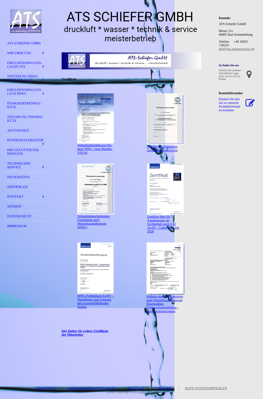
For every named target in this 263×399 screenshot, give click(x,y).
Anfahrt (164, 388)
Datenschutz (19, 216)
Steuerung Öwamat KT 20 (25, 118)
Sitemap (14, 206)
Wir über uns (19, 53)
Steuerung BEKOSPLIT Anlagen (22, 78)
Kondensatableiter (25, 140)
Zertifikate (17, 187)
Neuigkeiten (18, 177)
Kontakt (15, 196)
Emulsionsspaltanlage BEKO (24, 91)
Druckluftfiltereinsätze (23, 151)
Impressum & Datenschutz (91, 388)
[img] (25, 21)
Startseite (45, 388)
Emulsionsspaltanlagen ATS (24, 64)
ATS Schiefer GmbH (24, 43)
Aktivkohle (18, 130)
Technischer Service (18, 165)
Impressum (16, 226)
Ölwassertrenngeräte (24, 105)
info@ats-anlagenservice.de (237, 49)
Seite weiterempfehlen (206, 388)
